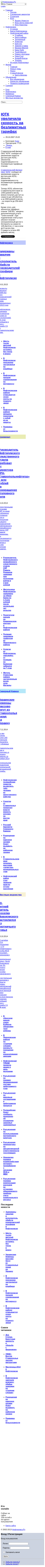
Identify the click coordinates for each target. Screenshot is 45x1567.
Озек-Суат (19, 56)
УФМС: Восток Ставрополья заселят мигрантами (12, 1358)
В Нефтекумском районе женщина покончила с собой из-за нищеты (10, 415)
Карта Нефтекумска (18, 31)
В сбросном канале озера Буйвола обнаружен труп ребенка (8, 1023)
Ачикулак (19, 42)
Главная (9, 10)
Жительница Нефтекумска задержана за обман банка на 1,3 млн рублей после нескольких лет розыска (9, 599)
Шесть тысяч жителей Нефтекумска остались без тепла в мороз (9, 347)
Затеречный (20, 40)
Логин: (5, 1544)
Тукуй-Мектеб (20, 52)
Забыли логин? (12, 1564)
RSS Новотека (21, 25)
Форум (8, 65)
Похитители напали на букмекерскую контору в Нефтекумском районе (10, 622)
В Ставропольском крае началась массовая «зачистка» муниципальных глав (11, 864)
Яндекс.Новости (22, 21)
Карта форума (21, 75)
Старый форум (16, 73)
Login (3, 6)
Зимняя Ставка (21, 46)
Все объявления (17, 79)
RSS (12, 19)
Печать (9, 145)
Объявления (11, 77)
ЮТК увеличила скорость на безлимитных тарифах (13, 122)
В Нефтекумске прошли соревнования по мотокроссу (10, 378)
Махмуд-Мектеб (21, 48)
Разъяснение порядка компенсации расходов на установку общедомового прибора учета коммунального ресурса (10, 1189)
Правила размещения (19, 83)
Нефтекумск (11, 27)
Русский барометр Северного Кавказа (8, 828)
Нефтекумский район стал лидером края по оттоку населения (10, 882)
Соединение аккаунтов (20, 14)
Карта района (20, 37)
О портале (14, 16)
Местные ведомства (14, 98)
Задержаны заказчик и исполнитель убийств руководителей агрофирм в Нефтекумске (13, 1220)
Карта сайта (11, 1526)
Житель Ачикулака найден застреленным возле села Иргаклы (10, 679)
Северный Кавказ (13, 96)
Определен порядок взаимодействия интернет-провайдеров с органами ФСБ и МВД (11, 1165)
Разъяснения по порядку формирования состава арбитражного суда (10, 1082)
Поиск (12, 71)
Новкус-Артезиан (22, 54)
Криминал (10, 94)
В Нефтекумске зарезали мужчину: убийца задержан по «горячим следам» (12, 1384)
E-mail (8, 147)
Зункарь (18, 60)
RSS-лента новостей (24, 23)
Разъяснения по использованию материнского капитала (10, 1133)
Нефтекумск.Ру (18, 1530)
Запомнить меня (12, 1552)
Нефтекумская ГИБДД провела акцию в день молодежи (10, 1066)
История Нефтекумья (19, 63)
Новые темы (15, 69)
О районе (19, 35)
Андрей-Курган (21, 58)
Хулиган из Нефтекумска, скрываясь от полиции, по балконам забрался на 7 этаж (9, 658)
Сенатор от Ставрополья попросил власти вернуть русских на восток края (9, 810)
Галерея (9, 86)
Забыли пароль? (13, 1562)
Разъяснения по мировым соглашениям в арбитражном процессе (9, 1099)
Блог (8, 90)
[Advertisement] (19, 106)
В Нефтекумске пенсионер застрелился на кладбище (9, 363)
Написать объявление (19, 81)
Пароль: (6, 1548)
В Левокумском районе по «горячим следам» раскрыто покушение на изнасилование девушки (10, 1045)
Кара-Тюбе (19, 50)
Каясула (18, 44)
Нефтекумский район (19, 33)
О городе (14, 29)
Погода (13, 12)
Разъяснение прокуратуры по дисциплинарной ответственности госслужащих (11, 1147)
